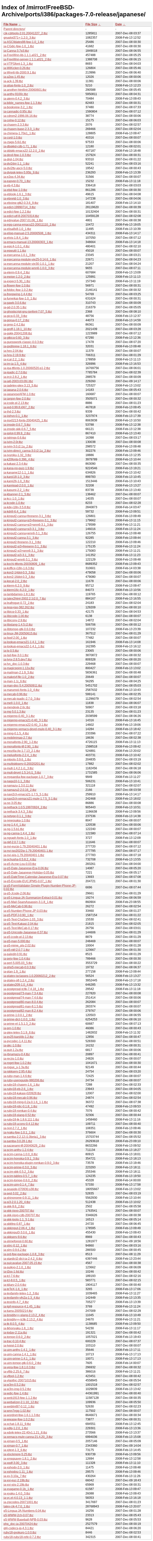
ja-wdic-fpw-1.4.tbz (16, 1393)
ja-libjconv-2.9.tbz (15, 620)
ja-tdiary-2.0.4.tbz (15, 1284)
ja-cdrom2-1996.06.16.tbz (20, 115)
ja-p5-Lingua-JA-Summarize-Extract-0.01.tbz (33, 897)
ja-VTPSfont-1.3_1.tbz (18, 63)
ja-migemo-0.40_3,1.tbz (19, 716)
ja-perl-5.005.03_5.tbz (18, 963)
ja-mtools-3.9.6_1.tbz (17, 759)
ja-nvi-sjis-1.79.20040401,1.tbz (24, 855)
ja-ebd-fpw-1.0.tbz (15, 189)
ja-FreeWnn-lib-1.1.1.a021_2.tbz (25, 55)
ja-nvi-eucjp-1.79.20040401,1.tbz (25, 846)
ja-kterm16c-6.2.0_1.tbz (19, 589)
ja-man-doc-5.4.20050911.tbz (23, 685)
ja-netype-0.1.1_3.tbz (17, 816)
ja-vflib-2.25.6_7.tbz (16, 1371)
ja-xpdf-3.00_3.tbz (15, 1462)
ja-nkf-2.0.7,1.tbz (14, 842)
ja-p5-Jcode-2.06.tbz (17, 893)
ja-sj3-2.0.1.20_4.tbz (17, 1202)
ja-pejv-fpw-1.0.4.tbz (17, 958)
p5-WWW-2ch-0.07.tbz (18, 1515)
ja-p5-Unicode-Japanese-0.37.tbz (26, 932)
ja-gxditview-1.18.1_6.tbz (20, 346)
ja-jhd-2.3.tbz (12, 411)
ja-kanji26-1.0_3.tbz (17, 481)
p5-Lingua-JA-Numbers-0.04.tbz (25, 1510)
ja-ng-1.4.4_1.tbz (15, 824)
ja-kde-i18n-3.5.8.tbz (17, 507)
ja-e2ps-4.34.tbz (14, 176)
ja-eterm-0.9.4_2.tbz (17, 272)
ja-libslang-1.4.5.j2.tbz (18, 624)
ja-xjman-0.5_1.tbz (16, 1441)
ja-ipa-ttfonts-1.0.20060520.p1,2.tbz (27, 368)
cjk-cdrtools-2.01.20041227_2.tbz (26, 33)
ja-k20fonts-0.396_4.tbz (19, 459)
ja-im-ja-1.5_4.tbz (15, 363)
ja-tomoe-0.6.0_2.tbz (17, 1336)
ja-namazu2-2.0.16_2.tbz (20, 789)
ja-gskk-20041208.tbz (18, 333)
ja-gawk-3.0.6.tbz (15, 302)
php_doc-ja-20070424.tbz (21, 1523)
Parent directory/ (14, 29)
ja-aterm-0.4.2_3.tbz (17, 98)
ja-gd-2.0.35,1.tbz (15, 307)
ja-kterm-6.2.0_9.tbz (17, 585)
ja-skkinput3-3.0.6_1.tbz (19, 1232)
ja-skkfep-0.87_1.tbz (17, 1223)
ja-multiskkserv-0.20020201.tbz (24, 763)
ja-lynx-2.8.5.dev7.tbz (18, 659)
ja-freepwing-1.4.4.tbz (18, 294)
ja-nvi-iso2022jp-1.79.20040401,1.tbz (28, 850)
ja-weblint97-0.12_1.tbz (19, 1406)
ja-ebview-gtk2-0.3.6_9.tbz (21, 202)
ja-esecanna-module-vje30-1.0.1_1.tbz (29, 263)
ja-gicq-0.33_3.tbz (15, 316)
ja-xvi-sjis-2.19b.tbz (16, 1484)
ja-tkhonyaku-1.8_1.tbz (19, 1328)
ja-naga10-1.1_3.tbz (17, 781)
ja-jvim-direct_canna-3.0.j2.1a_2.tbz (27, 450)
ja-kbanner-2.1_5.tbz (17, 494)
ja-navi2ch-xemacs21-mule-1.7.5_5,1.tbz (30, 798)
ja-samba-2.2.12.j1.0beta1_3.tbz (25, 1136)
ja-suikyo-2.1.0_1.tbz (17, 1267)
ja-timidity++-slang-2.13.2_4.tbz (24, 1315)
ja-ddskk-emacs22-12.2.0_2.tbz (24, 150)
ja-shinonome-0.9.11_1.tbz (21, 1197)
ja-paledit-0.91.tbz (15, 954)
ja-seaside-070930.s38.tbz (21, 1189)
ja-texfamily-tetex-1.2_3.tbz (21, 1293)
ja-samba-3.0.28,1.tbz (18, 1141)
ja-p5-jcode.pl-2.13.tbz (18, 936)
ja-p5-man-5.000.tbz (17, 941)
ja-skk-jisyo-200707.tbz (19, 1210)
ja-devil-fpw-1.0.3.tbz (17, 155)
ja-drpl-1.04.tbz (13, 159)
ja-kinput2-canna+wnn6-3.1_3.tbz (26, 533)
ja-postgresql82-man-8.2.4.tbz (23, 1010)
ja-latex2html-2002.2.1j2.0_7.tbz (25, 598)
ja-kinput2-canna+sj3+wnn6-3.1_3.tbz (28, 524)
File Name (11, 24)
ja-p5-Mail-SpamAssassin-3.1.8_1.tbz (28, 902)
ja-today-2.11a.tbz (15, 1332)
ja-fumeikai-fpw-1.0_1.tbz (20, 298)
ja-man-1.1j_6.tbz (15, 681)
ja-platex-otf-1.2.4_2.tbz (19, 980)
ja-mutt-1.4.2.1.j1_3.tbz (19, 768)
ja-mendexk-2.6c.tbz (17, 707)
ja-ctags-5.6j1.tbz (15, 142)
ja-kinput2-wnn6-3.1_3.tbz (21, 559)
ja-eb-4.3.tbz (12, 185)
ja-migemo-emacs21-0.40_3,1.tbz (26, 720)
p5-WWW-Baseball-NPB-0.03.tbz (26, 1519)
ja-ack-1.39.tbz (13, 81)
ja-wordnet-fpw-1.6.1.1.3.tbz (22, 1415)
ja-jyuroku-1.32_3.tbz (17, 455)
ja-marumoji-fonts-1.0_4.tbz (22, 689)
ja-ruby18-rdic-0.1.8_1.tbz (20, 1106)
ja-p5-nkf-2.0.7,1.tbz (17, 949)
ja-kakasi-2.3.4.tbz (16, 463)
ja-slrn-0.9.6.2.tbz (15, 1249)
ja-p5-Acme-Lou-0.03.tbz (20, 863)
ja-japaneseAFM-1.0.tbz (19, 394)
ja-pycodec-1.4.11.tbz (18, 1041)
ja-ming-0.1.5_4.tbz (16, 733)
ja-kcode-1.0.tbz (14, 502)
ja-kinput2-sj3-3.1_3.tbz (19, 555)
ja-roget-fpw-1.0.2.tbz (17, 1062)
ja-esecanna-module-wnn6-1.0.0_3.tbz (29, 268)
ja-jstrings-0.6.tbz (15, 437)
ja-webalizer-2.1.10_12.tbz (21, 1402)
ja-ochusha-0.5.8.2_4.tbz (20, 859)
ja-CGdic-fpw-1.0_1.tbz (19, 46)
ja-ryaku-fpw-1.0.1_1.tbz (19, 1132)
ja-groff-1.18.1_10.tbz (18, 329)
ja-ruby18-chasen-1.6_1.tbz (22, 1084)
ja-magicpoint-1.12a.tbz (19, 668)
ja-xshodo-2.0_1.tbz (17, 1467)
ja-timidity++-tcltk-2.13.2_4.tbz (23, 1319)
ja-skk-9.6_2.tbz (14, 1206)
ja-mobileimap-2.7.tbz (18, 737)
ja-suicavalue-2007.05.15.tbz (23, 1263)
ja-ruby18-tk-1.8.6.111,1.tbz (21, 1119)
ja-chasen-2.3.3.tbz (16, 124)
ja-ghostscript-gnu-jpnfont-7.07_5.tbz (28, 311)
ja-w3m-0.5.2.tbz (14, 1384)
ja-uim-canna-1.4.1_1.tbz (20, 1354)
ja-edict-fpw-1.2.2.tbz (17, 211)
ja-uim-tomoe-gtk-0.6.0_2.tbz (22, 1363)
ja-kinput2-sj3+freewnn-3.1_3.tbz (25, 546)
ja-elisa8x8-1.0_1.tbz (17, 228)
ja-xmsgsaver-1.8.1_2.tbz (20, 1458)
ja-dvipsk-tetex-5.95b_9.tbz (21, 172)
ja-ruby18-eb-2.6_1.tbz (18, 1089)
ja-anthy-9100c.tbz (16, 94)
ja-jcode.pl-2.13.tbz (16, 403)
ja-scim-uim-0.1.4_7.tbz (19, 1184)
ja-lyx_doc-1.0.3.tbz (16, 663)
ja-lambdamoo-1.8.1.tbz (19, 594)
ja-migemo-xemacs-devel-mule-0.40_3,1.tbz (33, 729)
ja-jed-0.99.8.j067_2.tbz (19, 407)
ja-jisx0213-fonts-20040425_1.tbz (26, 420)
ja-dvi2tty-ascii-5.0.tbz (18, 168)
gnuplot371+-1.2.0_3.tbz (20, 37)
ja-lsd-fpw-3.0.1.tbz (16, 655)
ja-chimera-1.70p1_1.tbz (20, 133)
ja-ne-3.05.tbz (13, 803)
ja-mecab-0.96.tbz (15, 694)
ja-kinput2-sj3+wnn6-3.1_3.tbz (23, 550)
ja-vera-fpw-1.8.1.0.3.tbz (19, 1367)
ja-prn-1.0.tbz (12, 1028)
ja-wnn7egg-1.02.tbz (17, 1410)
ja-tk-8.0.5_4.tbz (14, 1323)
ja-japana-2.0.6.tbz (16, 389)
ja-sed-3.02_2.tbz (15, 1193)
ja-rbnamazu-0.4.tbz (17, 1054)
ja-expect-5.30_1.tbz (17, 281)
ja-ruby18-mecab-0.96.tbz (20, 1097)
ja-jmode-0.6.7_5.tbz (17, 424)
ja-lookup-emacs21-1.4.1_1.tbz (24, 642)
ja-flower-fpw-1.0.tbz (17, 285)
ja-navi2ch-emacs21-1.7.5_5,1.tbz (26, 794)
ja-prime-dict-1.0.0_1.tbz (19, 1019)
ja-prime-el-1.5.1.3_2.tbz (20, 1023)
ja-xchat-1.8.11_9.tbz (17, 1423)
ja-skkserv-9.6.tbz (15, 1237)
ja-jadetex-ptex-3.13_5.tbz (21, 385)
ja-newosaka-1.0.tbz (17, 820)
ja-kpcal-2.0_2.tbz (15, 581)
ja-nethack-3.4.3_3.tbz (18, 811)
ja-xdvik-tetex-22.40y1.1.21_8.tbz (25, 1432)
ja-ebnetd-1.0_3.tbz (16, 198)
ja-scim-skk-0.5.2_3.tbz (19, 1171)
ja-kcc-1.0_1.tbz (14, 498)
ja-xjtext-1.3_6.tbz (15, 1450)
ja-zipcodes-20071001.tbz (21, 1502)
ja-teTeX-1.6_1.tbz (16, 1289)
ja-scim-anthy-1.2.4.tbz (18, 1149)
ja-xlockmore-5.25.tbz (18, 1454)
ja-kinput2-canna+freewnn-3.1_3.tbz (27, 516)
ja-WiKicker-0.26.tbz (17, 68)
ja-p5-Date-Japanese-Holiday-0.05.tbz (29, 872)
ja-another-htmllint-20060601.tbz (25, 89)
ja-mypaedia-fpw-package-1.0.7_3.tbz (28, 776)
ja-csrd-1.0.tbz (13, 137)
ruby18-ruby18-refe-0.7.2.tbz (22, 1537)
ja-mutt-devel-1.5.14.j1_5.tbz (22, 772)
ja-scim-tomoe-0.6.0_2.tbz (21, 1180)
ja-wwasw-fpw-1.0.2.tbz (19, 1419)
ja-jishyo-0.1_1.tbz (16, 415)
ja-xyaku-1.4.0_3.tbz (17, 1493)
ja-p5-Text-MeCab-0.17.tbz (21, 928)
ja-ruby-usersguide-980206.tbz (24, 1080)
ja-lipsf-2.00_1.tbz (15, 637)
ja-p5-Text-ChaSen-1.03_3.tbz (23, 919)
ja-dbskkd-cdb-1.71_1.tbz (20, 146)
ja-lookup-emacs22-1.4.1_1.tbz (24, 646)
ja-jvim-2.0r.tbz (13, 442)
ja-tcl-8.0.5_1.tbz (14, 1280)
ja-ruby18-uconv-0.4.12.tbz (21, 1123)
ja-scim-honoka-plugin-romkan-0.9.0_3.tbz (31, 1162)
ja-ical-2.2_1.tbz (14, 359)
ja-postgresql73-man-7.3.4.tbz (23, 993)
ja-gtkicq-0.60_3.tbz (16, 337)
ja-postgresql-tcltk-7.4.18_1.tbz (24, 989)
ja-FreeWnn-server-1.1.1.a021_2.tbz (27, 59)
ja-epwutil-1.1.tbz (15, 250)
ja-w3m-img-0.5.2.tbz (17, 1389)
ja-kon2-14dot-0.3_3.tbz (19, 572)
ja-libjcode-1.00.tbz (16, 616)
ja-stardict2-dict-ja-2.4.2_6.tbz (23, 1258)
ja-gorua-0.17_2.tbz (16, 320)
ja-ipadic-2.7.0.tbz (15, 372)
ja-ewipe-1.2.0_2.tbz (17, 276)
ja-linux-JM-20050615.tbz (20, 633)
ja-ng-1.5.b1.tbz (14, 829)
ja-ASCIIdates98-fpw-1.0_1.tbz (24, 42)
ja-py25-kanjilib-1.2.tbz (19, 1036)
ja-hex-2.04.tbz (13, 350)
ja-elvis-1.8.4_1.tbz (16, 237)
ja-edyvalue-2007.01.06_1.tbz (23, 220)
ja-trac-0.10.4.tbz (15, 1341)
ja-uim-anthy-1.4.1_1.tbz (19, 1349)
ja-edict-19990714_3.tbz (20, 207)
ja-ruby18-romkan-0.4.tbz (20, 1110)
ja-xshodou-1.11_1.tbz (18, 1471)
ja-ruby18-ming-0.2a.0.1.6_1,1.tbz (26, 1102)
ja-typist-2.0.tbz (14, 1345)
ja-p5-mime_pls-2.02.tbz (19, 945)
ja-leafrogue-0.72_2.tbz (19, 602)
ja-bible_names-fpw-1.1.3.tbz (23, 102)
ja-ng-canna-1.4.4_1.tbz (19, 833)
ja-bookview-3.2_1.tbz (18, 107)
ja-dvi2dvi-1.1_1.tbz (16, 163)
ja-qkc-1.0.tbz (12, 1045)
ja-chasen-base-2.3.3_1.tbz (22, 129)
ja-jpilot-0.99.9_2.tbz (17, 433)
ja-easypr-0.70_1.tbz (17, 181)
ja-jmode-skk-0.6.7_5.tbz (20, 429)
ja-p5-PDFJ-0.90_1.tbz (19, 915)
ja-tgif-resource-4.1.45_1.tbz (22, 1306)
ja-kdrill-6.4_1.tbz (15, 511)
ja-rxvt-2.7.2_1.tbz (15, 1128)
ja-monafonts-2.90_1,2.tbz (21, 742)
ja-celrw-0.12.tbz (14, 120)
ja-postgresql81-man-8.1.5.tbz (23, 1006)
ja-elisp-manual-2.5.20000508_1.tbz (27, 233)
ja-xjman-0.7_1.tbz (16, 1445)
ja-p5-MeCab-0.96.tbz (18, 906)
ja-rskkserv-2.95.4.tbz (18, 1071)
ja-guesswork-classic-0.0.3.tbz (23, 342)
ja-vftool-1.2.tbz (14, 1376)
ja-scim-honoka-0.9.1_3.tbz (21, 1158)
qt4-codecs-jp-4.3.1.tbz (19, 1528)
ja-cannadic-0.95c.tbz (18, 111)
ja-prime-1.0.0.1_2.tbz (18, 1015)
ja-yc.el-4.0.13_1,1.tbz (18, 1497)
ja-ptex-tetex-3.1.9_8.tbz (19, 1032)
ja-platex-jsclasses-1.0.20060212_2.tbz (29, 975)
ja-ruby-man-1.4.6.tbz (18, 1076)
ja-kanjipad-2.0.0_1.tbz (19, 485)
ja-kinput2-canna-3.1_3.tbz (21, 537)
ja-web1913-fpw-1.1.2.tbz (20, 1397)
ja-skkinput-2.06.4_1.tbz (19, 1228)
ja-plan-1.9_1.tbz (15, 971)
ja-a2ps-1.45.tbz (14, 76)
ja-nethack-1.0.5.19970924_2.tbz (25, 807)
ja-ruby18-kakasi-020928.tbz (22, 1093)
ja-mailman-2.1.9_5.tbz (19, 672)
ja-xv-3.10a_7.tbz (15, 1476)
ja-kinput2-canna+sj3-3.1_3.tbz (24, 529)
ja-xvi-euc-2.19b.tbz (16, 1480)
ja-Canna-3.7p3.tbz (16, 50)
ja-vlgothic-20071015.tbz (20, 1380)
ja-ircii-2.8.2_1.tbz (15, 376)
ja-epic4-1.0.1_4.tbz (17, 246)
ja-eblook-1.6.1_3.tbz (17, 194)
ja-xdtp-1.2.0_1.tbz (16, 1428)
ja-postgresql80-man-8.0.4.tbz (23, 1002)
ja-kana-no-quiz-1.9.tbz (19, 468)
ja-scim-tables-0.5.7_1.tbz (21, 1176)
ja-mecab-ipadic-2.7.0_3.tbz (22, 698)
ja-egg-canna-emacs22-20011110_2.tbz (30, 224)
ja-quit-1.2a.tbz (13, 1050)
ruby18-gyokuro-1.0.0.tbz (20, 1532)
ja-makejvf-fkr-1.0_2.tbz (19, 677)
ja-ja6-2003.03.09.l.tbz (18, 381)
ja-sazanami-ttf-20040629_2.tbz (24, 1145)
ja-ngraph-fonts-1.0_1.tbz (20, 837)
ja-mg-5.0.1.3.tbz (15, 711)
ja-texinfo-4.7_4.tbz (16, 1302)
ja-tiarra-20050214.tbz (18, 1310)
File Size (91, 24)
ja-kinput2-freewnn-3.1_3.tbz (22, 542)
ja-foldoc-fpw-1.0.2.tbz (18, 289)
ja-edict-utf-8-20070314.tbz (21, 216)
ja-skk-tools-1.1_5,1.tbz (19, 1219)
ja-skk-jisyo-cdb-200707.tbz (22, 1215)
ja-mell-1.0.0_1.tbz (16, 703)
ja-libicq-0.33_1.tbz (16, 611)
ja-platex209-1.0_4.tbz (18, 984)
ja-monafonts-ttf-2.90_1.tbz (21, 746)
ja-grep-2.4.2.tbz (14, 324)
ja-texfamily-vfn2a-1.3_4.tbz (22, 1297)
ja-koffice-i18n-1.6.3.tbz (19, 568)
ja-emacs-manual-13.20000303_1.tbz (28, 242)
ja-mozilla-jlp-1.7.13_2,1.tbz (22, 750)
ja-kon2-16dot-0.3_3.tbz (19, 576)
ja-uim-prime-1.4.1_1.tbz (20, 1358)
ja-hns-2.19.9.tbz (15, 355)
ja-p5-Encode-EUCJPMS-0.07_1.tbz (28, 881)
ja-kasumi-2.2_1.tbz (16, 490)
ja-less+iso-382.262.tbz (19, 607)
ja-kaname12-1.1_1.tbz (19, 472)
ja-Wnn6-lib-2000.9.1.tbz (20, 72)
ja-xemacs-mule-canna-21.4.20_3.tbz (28, 1436)
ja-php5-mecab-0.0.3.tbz (20, 967)
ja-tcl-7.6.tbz (12, 1276)
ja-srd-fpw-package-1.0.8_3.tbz (24, 1254)
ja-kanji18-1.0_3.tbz (17, 476)
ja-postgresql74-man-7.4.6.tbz (23, 997)
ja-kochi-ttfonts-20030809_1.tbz (24, 563)
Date (118, 24)
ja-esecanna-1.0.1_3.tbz (19, 255)
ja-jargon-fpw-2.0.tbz (17, 398)
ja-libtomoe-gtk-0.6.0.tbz (19, 629)
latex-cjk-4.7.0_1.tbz (17, 1506)
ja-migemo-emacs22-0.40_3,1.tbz (26, 724)
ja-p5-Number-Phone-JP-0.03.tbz (25, 910)
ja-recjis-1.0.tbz (14, 1058)
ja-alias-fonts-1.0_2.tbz (19, 85)
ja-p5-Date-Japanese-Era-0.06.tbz (26, 868)
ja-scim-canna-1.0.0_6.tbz (21, 1154)
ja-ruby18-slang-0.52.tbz (20, 1115)
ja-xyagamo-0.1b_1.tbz (19, 1489)
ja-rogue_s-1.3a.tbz (16, 1067)
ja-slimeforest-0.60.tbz (18, 1241)
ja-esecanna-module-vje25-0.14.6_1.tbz (30, 259)
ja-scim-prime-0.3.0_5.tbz (20, 1167)
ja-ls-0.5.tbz (11, 650)
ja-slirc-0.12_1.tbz (15, 1245)
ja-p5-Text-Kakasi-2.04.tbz (21, 923)
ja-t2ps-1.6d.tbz (14, 1271)
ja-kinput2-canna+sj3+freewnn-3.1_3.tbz (30, 520)
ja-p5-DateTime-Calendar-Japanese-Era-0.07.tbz (36, 876)
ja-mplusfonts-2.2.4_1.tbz (20, 755)
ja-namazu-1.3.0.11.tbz (19, 785)
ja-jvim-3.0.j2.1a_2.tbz (18, 446)
